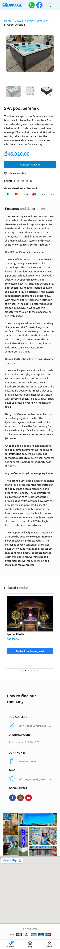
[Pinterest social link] (22, 181)
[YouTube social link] (28, 797)
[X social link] (18, 181)
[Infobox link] (29, 761)
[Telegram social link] (31, 181)
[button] (6, 630)
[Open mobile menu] (55, 5)
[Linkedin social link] (27, 181)
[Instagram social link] (20, 797)
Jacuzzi (19, 20)
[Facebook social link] (14, 181)
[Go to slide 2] (25, 670)
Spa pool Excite (15, 634)
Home (8, 20)
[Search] (49, 5)
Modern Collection (38, 20)
